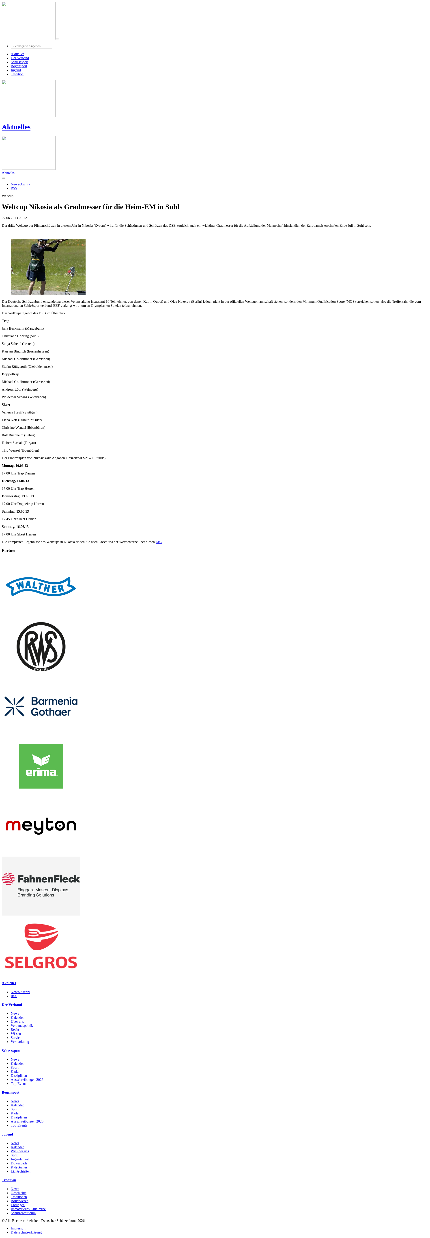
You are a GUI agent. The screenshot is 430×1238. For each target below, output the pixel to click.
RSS (14, 996)
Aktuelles (16, 127)
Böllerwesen (19, 1201)
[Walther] (41, 615)
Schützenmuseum (23, 1213)
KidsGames (19, 1167)
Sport (14, 1067)
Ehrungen (18, 1205)
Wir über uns (20, 1151)
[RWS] (41, 675)
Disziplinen (19, 1075)
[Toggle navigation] (57, 39)
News (15, 1013)
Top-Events (19, 1084)
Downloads (19, 1163)
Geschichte (18, 1193)
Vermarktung (20, 1042)
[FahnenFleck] (41, 914)
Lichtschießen (20, 1171)
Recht (15, 1029)
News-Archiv (20, 992)
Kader (15, 1071)
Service (16, 1038)
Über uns (17, 1021)
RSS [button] (14, 188)
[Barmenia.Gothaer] (41, 735)
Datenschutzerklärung (26, 1232)
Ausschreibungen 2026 (27, 1079)
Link (159, 542)
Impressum (18, 1228)
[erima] (41, 794)
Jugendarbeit (20, 1159)
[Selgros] (41, 974)
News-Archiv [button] (20, 184)
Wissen (16, 1034)
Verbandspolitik (22, 1025)
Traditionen (19, 1197)
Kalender (17, 1017)
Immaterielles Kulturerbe (28, 1209)
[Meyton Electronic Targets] (41, 854)
